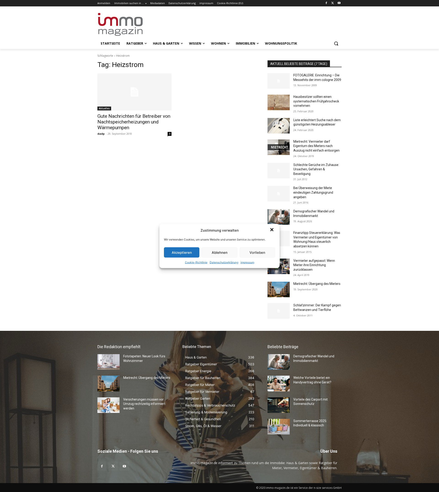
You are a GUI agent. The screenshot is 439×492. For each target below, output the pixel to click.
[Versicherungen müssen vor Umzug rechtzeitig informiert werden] (108, 405)
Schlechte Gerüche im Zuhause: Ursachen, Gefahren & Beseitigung (316, 169)
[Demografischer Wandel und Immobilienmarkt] (279, 217)
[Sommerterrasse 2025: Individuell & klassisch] (279, 426)
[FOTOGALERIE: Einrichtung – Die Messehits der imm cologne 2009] (279, 81)
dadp (100, 133)
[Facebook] (326, 3)
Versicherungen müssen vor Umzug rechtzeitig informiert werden (144, 404)
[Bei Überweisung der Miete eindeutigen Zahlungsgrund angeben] (279, 193)
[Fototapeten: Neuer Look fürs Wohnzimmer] (108, 362)
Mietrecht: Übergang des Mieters (316, 284)
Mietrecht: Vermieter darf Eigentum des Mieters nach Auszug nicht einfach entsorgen (316, 146)
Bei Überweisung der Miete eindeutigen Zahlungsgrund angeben (313, 192)
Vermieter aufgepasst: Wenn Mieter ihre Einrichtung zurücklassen (314, 265)
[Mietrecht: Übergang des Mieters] (279, 289)
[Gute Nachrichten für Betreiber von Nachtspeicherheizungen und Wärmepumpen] (134, 91)
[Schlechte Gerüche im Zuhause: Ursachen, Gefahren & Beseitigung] (279, 170)
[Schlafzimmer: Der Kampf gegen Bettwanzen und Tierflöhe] (279, 311)
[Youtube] (339, 3)
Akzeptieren (182, 252)
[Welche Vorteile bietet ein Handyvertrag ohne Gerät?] (279, 383)
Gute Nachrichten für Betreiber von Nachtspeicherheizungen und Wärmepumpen (133, 121)
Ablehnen (220, 252)
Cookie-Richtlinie (196, 262)
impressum (247, 262)
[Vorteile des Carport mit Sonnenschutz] (279, 405)
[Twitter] (332, 3)
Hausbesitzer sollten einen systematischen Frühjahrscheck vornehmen (316, 101)
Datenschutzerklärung (224, 262)
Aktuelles (104, 108)
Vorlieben (257, 252)
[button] (272, 230)
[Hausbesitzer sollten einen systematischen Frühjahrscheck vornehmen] (279, 102)
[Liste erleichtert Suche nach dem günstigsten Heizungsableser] (279, 126)
